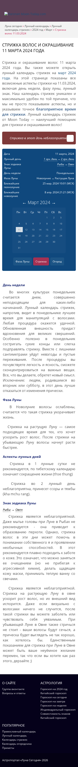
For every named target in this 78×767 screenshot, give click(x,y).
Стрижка (41, 261)
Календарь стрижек (14, 739)
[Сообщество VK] (74, 760)
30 (54, 241)
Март (49, 30)
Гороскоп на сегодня (54, 697)
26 (26, 241)
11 (19, 229)
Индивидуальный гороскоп (58, 709)
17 (61, 229)
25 (19, 241)
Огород (57, 261)
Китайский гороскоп (53, 693)
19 (26, 235)
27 (33, 241)
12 (26, 229)
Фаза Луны (22, 261)
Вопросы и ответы (13, 693)
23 (54, 235)
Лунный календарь (36, 26)
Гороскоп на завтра (53, 701)
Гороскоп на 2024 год (54, 689)
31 (19, 247)
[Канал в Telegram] (68, 760)
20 (33, 235)
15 (47, 229)
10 (61, 223)
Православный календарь (19, 731)
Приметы (8, 748)
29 (47, 241)
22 (47, 235)
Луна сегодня (13, 26)
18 (19, 235)
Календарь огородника (17, 744)
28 (40, 241)
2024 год (37, 30)
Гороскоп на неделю (54, 705)
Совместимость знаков (55, 714)
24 (61, 235)
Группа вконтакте (13, 689)
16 (54, 229)
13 (33, 229)
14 (40, 229)
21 (40, 235)
